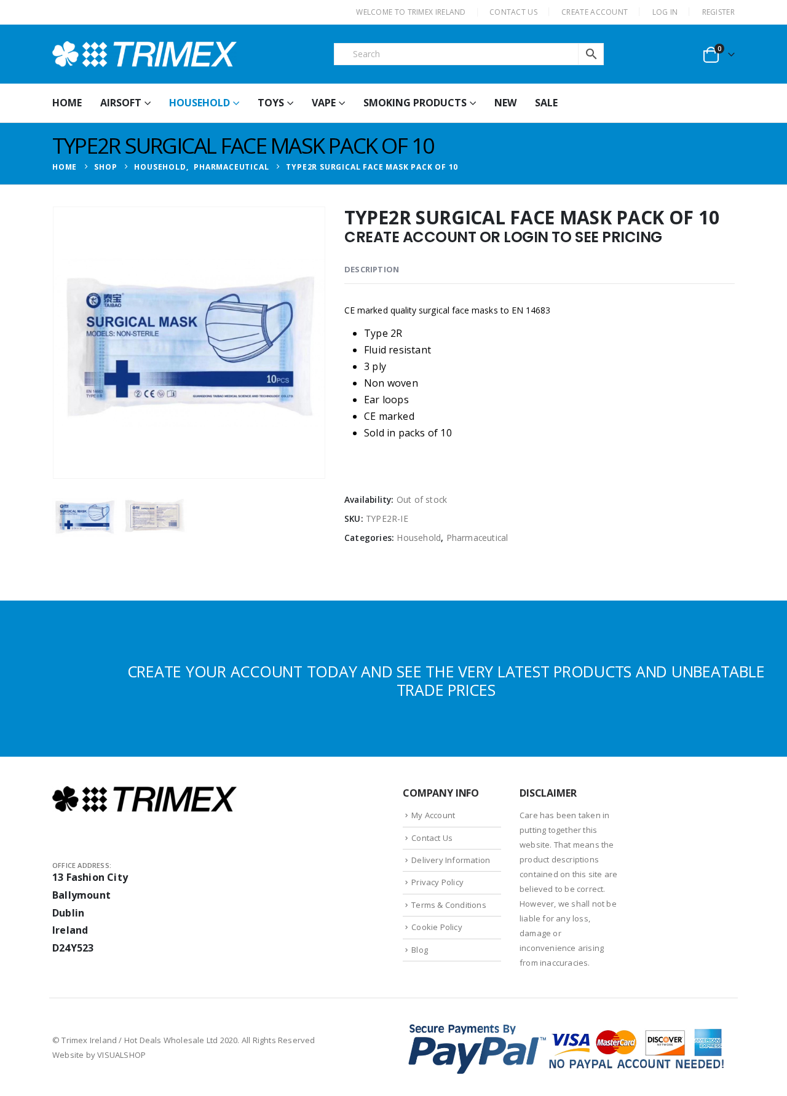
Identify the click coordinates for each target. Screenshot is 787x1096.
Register (718, 12)
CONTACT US (513, 12)
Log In (665, 12)
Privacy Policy (437, 882)
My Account (433, 815)
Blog (419, 949)
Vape (324, 102)
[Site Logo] (144, 54)
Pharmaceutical (477, 537)
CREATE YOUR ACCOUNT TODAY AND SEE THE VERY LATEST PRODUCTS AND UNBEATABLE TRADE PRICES (446, 680)
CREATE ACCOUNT (594, 12)
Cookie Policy (436, 926)
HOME (67, 102)
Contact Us (432, 837)
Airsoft (120, 102)
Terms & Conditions (448, 904)
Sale (546, 102)
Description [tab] (371, 269)
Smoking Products (415, 102)
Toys (271, 102)
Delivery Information (450, 859)
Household (199, 102)
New (505, 102)
